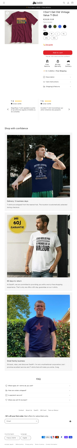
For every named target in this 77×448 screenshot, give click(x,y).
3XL (54, 38)
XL (64, 33)
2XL (46, 38)
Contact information (51, 444)
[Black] (65, 26)
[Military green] (55, 26)
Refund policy (19, 444)
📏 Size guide (48, 45)
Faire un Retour (53, 410)
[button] (4, 3)
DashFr (36, 410)
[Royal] (60, 26)
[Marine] (50, 26)
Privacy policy (29, 444)
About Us (29, 410)
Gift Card (43, 410)
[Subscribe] (36, 421)
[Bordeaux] (45, 26)
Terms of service (39, 444)
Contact (21, 410)
